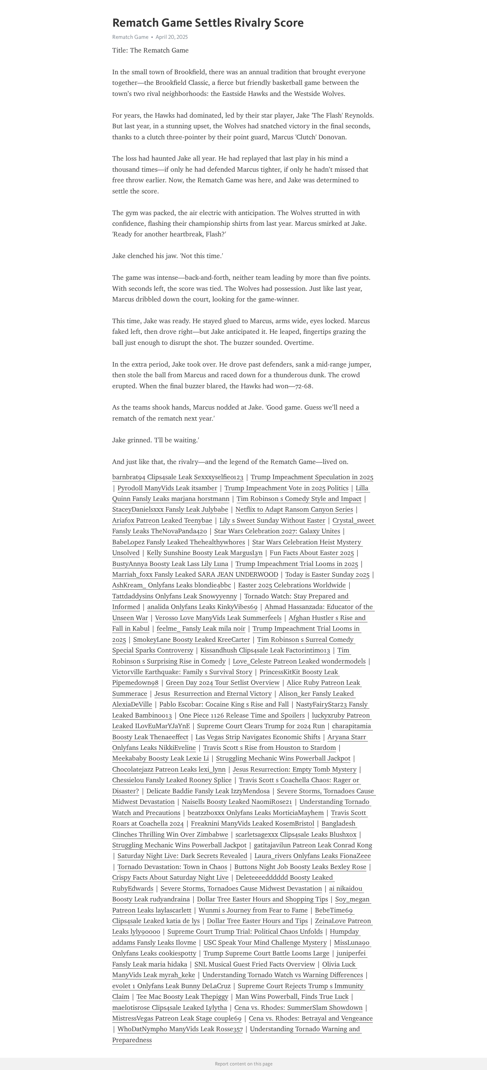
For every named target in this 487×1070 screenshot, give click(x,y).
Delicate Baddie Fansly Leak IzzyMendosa (208, 791)
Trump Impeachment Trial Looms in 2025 (297, 564)
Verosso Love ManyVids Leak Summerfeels (218, 618)
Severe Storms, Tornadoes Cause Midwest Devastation (241, 888)
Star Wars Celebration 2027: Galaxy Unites (277, 531)
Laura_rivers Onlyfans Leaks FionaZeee (313, 856)
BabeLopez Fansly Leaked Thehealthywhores (178, 542)
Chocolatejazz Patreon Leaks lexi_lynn (169, 769)
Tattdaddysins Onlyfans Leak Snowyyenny (174, 596)
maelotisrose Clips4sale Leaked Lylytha (169, 1007)
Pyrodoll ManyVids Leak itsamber (167, 488)
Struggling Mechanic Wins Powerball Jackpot (283, 758)
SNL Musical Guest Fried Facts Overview (254, 964)
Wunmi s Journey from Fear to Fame (253, 910)
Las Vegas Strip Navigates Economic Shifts (258, 737)
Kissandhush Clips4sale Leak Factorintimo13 (265, 650)
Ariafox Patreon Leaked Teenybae (162, 520)
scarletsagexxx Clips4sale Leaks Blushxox (296, 834)
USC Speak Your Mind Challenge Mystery (265, 942)
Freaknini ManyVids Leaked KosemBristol (252, 823)
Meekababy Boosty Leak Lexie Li (160, 758)
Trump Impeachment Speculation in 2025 (312, 477)
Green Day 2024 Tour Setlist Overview (223, 682)
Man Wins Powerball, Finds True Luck (292, 996)
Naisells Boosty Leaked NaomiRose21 (237, 801)
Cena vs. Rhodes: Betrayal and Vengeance (311, 1018)
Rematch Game (130, 36)
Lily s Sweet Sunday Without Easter (272, 520)
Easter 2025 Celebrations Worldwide (292, 585)
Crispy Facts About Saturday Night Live (170, 877)
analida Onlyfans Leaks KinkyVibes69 (202, 607)
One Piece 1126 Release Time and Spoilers (242, 715)
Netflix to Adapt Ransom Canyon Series (294, 509)
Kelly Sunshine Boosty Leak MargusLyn (205, 553)
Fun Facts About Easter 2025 (312, 553)
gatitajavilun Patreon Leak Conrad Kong (313, 845)
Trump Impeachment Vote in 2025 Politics (286, 488)
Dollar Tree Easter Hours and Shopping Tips (262, 899)
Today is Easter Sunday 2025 (327, 574)
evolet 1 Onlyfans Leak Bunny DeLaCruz (171, 986)
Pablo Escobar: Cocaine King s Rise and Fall (224, 704)
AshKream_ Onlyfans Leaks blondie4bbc (171, 585)
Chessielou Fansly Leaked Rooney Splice (172, 780)
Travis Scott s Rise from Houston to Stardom (269, 747)
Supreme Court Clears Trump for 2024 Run (261, 726)
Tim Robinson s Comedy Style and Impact (299, 498)
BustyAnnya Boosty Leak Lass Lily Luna (170, 564)
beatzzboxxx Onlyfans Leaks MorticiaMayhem (256, 812)
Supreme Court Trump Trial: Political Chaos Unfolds (245, 931)
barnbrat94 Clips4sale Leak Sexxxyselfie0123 (178, 477)
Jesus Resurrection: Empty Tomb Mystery (294, 769)
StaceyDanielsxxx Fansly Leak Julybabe (170, 509)
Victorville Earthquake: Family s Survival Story (182, 672)
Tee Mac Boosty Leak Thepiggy (182, 996)
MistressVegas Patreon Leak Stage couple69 (177, 1018)
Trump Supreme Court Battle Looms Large (266, 953)
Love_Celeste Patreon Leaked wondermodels (299, 661)
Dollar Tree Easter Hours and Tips (257, 921)
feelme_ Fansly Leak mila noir (201, 628)
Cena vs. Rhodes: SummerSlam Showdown (298, 1007)
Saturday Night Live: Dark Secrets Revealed (182, 856)
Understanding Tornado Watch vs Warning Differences (282, 975)
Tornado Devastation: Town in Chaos (172, 867)
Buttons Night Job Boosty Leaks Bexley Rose (300, 867)
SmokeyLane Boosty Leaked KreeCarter (191, 639)
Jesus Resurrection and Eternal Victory (213, 693)
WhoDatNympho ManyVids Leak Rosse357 (180, 1029)
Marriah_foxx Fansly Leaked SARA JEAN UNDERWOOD (195, 574)
